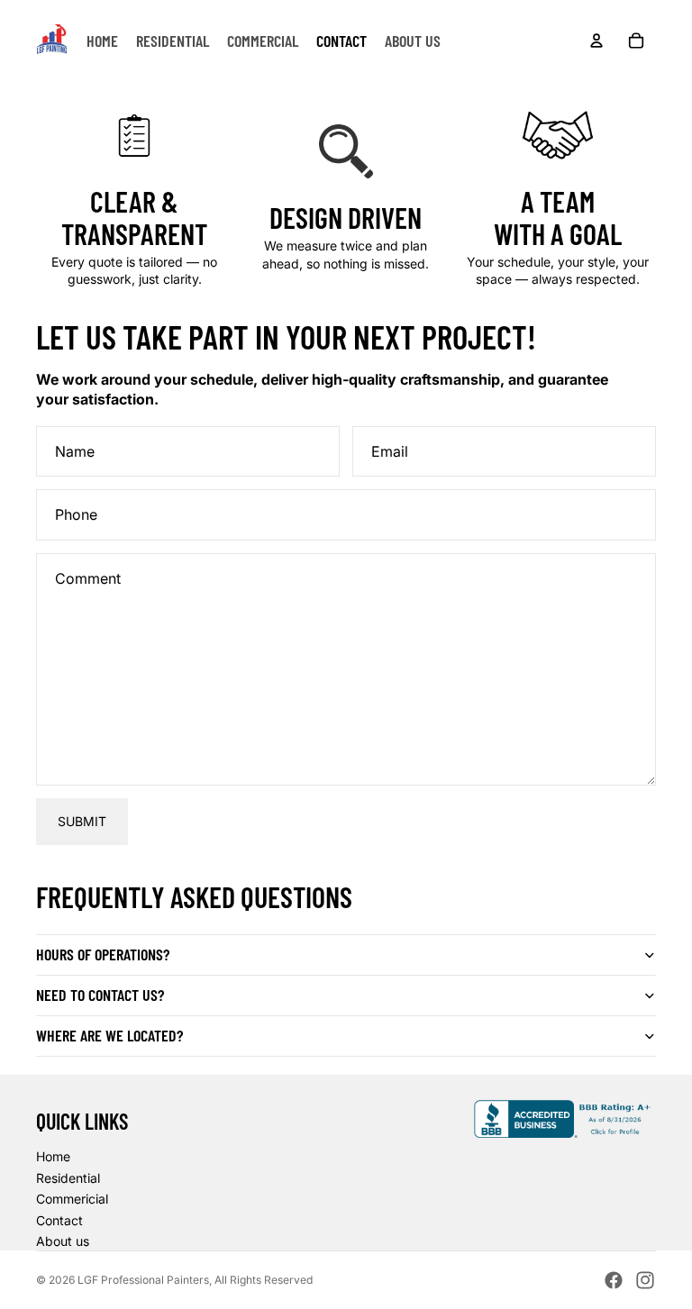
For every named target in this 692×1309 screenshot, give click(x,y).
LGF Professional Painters (143, 1279)
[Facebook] (613, 1280)
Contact (59, 1220)
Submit (82, 821)
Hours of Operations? (102, 954)
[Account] (596, 40)
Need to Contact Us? (100, 994)
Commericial (72, 1198)
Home (53, 1156)
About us (62, 1241)
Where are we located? (109, 1035)
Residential (68, 1178)
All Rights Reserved (263, 1279)
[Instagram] (645, 1280)
